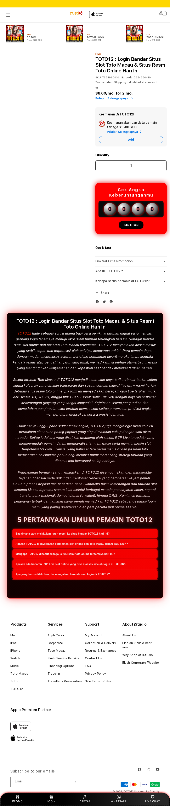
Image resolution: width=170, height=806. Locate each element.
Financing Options (61, 666)
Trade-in (54, 673)
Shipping (120, 82)
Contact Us (93, 658)
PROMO (17, 801)
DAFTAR (85, 801)
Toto (14, 681)
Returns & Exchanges (100, 650)
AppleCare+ (56, 635)
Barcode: (127, 77)
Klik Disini (131, 225)
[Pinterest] (112, 303)
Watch (15, 658)
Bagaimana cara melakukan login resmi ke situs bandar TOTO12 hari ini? (63, 533)
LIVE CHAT (152, 801)
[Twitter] (105, 303)
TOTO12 (24, 333)
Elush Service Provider (64, 658)
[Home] (76, 13)
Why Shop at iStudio (137, 655)
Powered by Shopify (147, 791)
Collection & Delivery (100, 643)
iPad (13, 643)
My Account (94, 635)
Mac (13, 635)
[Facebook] (98, 303)
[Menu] (8, 15)
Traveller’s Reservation (65, 681)
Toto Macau (19, 673)
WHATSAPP (118, 801)
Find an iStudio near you (137, 645)
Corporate (55, 643)
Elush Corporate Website (140, 662)
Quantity (102, 155)
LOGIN (51, 801)
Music (14, 666)
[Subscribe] (74, 782)
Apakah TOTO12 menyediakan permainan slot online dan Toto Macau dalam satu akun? (72, 543)
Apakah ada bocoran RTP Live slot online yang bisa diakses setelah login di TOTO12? (71, 564)
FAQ (88, 666)
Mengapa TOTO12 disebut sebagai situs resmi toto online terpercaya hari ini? (65, 553)
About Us (129, 635)
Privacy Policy (95, 673)
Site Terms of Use (98, 681)
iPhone (15, 650)
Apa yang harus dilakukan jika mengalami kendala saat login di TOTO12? (63, 574)
